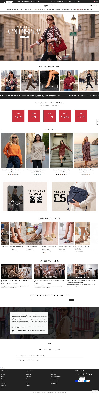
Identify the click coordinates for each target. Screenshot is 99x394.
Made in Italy (28, 376)
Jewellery (27, 383)
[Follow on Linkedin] (84, 374)
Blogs (2, 381)
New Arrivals (28, 374)
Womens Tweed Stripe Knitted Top (61, 170)
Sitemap (2, 378)
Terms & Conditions (54, 381)
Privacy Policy (53, 374)
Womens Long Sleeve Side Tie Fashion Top (37, 170)
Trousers (27, 378)
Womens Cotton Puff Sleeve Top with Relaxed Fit (13, 170)
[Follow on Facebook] (75, 374)
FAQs (2, 376)
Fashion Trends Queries (57, 350)
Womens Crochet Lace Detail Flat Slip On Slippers (8, 247)
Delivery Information (55, 378)
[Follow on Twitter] (78, 374)
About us (3, 374)
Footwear (27, 385)
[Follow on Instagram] (81, 374)
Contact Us (3, 385)
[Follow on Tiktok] (92, 374)
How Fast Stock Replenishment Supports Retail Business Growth (49, 281)
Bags (27, 381)
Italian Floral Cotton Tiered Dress (85, 170)
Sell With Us (3, 383)
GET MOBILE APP (9, 2)
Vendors (2, 387)
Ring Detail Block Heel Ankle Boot (57, 246)
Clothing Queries (42, 349)
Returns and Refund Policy (56, 376)
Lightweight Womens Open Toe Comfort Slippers (25, 247)
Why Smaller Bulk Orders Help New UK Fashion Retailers (81, 280)
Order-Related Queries (49, 350)
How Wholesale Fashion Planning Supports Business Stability (14, 281)
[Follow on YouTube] (89, 374)
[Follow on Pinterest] (86, 374)
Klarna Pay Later (54, 383)
